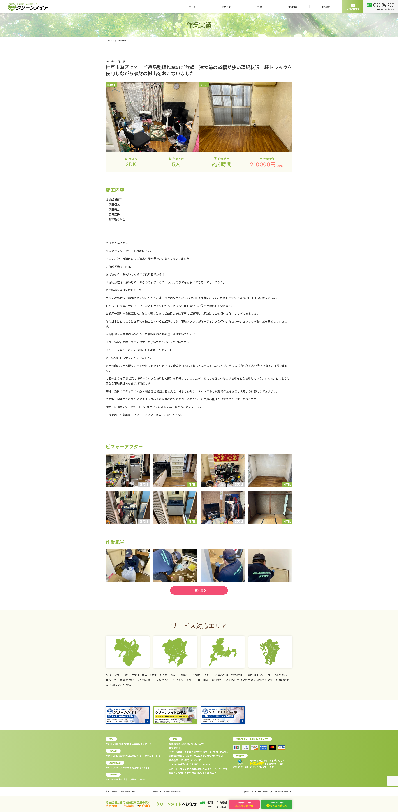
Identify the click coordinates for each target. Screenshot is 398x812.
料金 (259, 6)
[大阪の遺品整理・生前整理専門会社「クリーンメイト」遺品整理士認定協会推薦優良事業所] (28, 7)
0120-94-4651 (384, 4)
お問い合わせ (352, 8)
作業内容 (226, 6)
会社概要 (292, 6)
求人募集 (326, 6)
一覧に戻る (199, 590)
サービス (193, 6)
